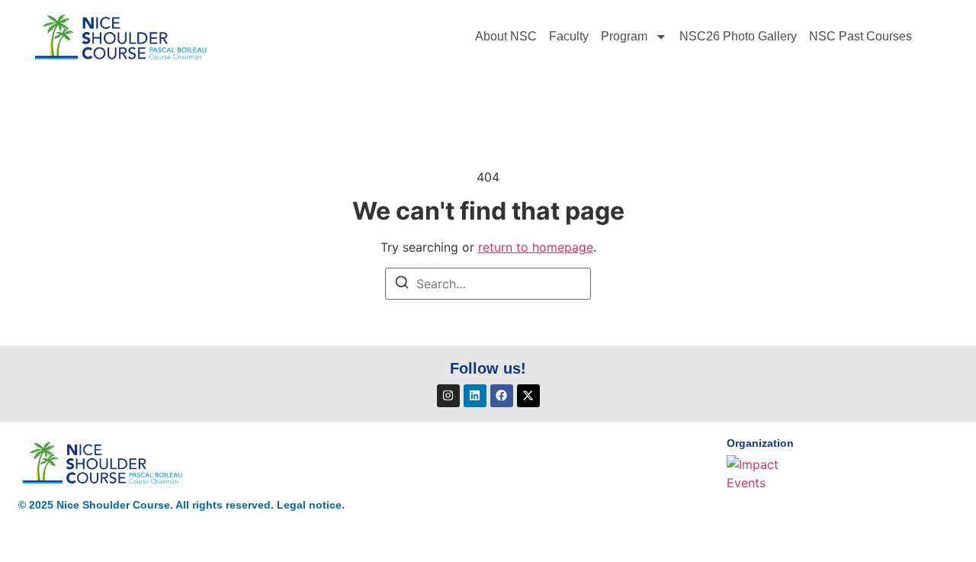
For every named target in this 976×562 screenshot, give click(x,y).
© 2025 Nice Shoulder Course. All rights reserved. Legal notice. (181, 505)
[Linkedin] (475, 395)
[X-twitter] (528, 395)
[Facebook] (501, 395)
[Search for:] (488, 284)
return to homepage (535, 247)
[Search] (402, 284)
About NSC (506, 36)
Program (624, 36)
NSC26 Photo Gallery (738, 36)
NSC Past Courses (860, 36)
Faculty (569, 36)
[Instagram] (448, 395)
